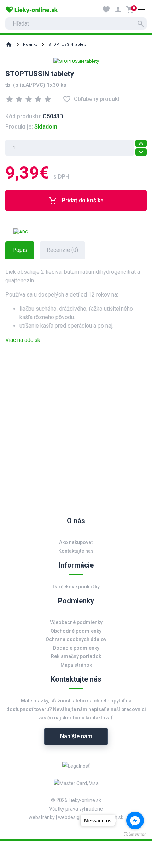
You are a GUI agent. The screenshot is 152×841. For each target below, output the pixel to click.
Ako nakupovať (76, 542)
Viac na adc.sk (22, 340)
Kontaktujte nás (76, 551)
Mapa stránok (76, 665)
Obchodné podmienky (76, 631)
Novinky (30, 44)
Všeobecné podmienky (76, 622)
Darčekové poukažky (76, 586)
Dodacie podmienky (76, 648)
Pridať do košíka (76, 200)
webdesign (70, 817)
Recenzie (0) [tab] (62, 250)
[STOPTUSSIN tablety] (76, 60)
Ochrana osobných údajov (76, 639)
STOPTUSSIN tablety (67, 44)
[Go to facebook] (135, 820)
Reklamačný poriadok (76, 656)
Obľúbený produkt (91, 99)
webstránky (42, 817)
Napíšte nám (76, 736)
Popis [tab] (19, 250)
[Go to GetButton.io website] (135, 834)
